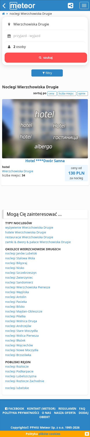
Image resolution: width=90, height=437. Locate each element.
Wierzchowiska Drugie (17, 171)
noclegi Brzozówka (18, 355)
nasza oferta (65, 413)
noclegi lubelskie (17, 388)
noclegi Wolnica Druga (21, 321)
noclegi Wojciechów (19, 345)
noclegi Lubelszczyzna (20, 376)
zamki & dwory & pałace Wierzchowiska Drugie (38, 242)
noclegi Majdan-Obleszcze (23, 311)
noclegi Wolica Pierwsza (22, 336)
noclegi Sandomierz (19, 282)
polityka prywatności (21, 413)
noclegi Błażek (15, 340)
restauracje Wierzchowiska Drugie (29, 237)
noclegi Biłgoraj (16, 263)
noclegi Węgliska (17, 292)
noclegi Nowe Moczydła (21, 350)
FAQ (82, 409)
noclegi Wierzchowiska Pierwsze (27, 287)
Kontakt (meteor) (41, 409)
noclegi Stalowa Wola (20, 258)
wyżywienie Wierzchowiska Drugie (29, 227)
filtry (48, 73)
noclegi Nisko (14, 268)
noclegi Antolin (15, 297)
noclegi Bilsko (14, 307)
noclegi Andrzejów (18, 326)
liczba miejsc (66, 93)
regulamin (67, 409)
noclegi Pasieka (16, 302)
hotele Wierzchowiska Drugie (25, 232)
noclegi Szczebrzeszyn (21, 273)
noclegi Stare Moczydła (21, 331)
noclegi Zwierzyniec (19, 277)
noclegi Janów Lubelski (21, 253)
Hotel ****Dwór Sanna (45, 160)
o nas (46, 413)
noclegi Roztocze (17, 366)
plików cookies (49, 434)
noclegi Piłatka (15, 316)
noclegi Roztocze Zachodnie (24, 381)
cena (51, 93)
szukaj (48, 58)
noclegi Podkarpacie (19, 371)
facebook (16, 409)
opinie (81, 93)
